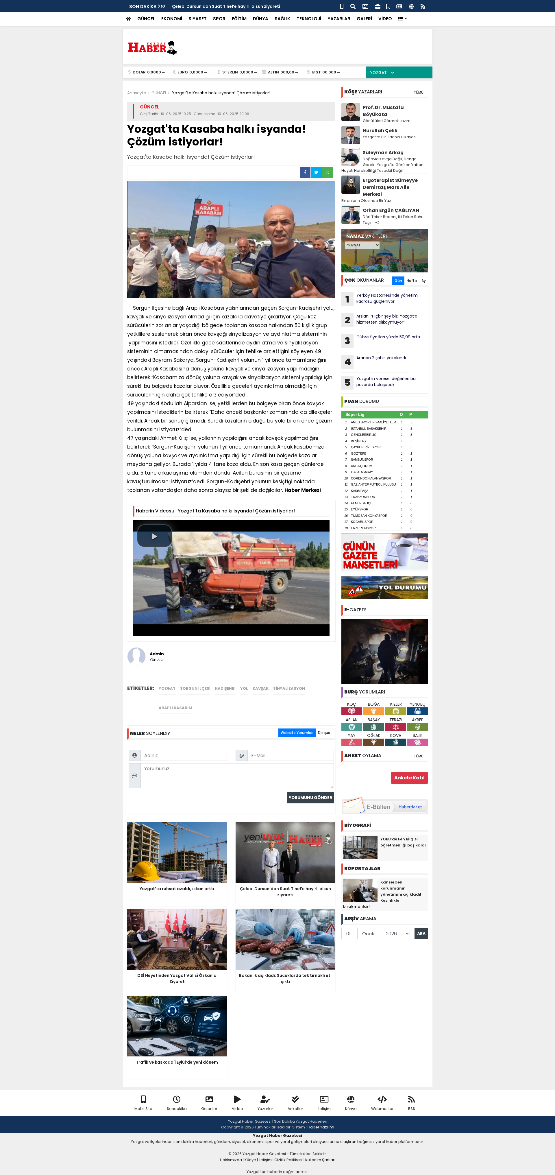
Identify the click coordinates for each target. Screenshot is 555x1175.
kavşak (261, 688)
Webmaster (382, 1108)
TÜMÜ (418, 92)
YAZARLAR (339, 19)
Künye (351, 1108)
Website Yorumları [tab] (297, 732)
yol (244, 688)
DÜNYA (260, 19)
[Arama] (352, 5)
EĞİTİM (239, 19)
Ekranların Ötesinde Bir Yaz (366, 200)
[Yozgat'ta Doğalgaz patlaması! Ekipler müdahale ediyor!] (384, 651)
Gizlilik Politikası (288, 1160)
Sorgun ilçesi (195, 688)
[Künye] (411, 5)
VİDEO (385, 19)
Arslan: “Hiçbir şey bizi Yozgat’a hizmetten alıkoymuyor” (381, 320)
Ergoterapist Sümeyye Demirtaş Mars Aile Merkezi (390, 187)
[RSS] (423, 5)
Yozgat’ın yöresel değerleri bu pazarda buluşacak (380, 382)
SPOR (219, 19)
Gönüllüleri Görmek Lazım (387, 120)
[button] (402, 19)
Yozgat (167, 688)
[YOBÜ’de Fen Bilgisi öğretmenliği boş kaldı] (360, 847)
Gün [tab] (398, 280)
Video (237, 1108)
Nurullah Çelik (380, 130)
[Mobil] (341, 5)
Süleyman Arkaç (383, 152)
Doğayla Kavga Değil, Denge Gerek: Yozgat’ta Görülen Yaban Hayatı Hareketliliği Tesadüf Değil (382, 164)
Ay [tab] (423, 280)
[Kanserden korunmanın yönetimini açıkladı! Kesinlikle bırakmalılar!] (360, 890)
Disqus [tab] (324, 732)
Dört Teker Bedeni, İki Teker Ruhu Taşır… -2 (393, 219)
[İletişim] (365, 5)
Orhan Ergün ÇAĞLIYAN (391, 210)
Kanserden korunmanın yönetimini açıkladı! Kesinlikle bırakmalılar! (382, 894)
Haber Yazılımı (321, 1127)
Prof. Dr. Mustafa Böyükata (383, 111)
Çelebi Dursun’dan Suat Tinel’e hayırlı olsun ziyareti (226, 6)
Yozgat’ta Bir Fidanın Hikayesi (390, 137)
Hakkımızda (231, 1160)
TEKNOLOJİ (309, 19)
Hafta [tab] (412, 280)
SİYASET (197, 19)
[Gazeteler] (399, 5)
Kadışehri (225, 688)
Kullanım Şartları (320, 1160)
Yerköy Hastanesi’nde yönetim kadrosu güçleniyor (381, 299)
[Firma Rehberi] (377, 5)
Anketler (295, 1108)
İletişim (324, 1108)
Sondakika (177, 1108)
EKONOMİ (171, 19)
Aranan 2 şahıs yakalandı (375, 361)
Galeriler (209, 1108)
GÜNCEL (146, 19)
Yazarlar (265, 1108)
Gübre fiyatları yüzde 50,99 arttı (382, 340)
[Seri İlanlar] (388, 5)
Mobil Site (143, 1108)
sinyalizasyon (289, 688)
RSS (411, 1108)
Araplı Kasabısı (175, 708)
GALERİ (364, 19)
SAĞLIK (282, 19)
